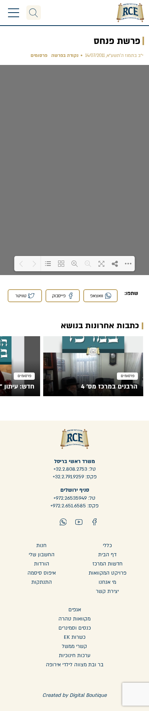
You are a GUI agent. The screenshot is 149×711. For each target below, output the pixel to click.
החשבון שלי (42, 554)
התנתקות (41, 582)
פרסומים (39, 55)
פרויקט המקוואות (107, 573)
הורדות (41, 563)
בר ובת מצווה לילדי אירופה (75, 664)
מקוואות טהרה (74, 618)
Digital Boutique (88, 695)
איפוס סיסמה (42, 573)
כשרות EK (75, 637)
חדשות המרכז (107, 563)
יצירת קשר (107, 591)
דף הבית (107, 554)
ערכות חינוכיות (75, 655)
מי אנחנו (107, 582)
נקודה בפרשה (64, 55)
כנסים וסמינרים (74, 628)
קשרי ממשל (74, 646)
